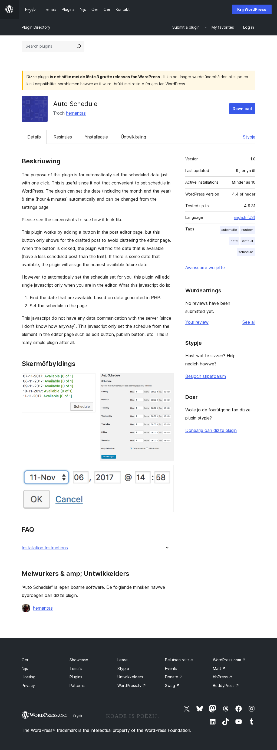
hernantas (76, 113)
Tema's (76, 668)
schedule (245, 252)
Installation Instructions (45, 547)
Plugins (76, 677)
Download (242, 108)
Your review (197, 322)
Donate (174, 677)
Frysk (77, 715)
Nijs (25, 668)
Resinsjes (63, 137)
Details (34, 137)
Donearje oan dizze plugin (211, 430)
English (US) (244, 217)
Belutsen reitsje (179, 660)
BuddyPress (226, 685)
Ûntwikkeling (133, 137)
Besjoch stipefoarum (205, 376)
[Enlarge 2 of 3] (166, 380)
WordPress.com (229, 660)
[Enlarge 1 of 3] (88, 380)
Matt (219, 668)
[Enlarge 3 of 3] (166, 472)
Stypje (249, 137)
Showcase (79, 660)
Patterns (77, 685)
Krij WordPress (251, 9)
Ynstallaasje (96, 137)
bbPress (222, 677)
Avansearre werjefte (205, 267)
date (234, 241)
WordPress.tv (131, 685)
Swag (172, 685)
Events (171, 668)
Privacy (28, 685)
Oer (25, 660)
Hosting (28, 677)
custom (247, 230)
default (247, 241)
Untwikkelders (130, 677)
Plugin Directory (36, 27)
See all (248, 322)
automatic (229, 230)
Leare (122, 660)
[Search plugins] (79, 46)
